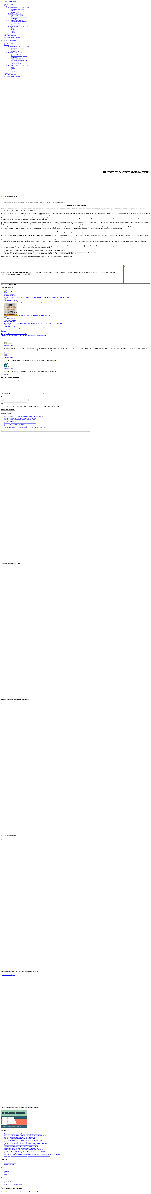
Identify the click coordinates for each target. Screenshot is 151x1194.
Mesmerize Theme (42, 1192)
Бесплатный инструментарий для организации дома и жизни (22, 1134)
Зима (12, 28)
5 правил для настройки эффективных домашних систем (21, 1146)
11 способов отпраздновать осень (14, 424)
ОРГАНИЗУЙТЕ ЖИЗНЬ (15, 20)
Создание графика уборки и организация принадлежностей (22, 1148)
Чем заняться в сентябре (11, 421)
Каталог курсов (8, 1183)
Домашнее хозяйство (17, 9)
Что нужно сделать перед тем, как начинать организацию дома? (23, 1140)
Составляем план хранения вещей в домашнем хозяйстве (21, 1145)
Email (3, 400)
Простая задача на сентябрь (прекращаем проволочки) (20, 423)
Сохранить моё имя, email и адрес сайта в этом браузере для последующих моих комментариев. (31, 406)
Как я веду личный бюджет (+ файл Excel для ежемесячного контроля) (25, 1135)
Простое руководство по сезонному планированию (19, 419)
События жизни (16, 25)
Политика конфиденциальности (13, 1184)
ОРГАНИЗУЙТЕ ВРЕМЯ (15, 14)
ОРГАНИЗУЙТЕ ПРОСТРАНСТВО (18, 7)
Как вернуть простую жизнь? (13, 1153)
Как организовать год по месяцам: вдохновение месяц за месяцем (23, 416)
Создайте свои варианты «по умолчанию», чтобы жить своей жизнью (25, 1151)
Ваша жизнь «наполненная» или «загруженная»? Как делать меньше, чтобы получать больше (32, 1154)
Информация (15, 12)
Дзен (5, 1174)
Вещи (13, 10)
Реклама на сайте (9, 1164)
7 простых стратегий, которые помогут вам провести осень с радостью (25, 426)
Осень (13, 32)
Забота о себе (15, 23)
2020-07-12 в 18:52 (9, 368)
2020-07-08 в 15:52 (9, 357)
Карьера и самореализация (19, 21)
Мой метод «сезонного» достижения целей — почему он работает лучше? (26, 427)
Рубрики (6, 6)
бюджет (3, 331)
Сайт (2, 403)
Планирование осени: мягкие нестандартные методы (20, 418)
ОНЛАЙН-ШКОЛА (10, 36)
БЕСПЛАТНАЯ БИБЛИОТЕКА (14, 37)
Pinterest (6, 1171)
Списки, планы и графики (19, 17)
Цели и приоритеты (17, 15)
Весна (13, 29)
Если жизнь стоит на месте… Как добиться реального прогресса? (23, 1149)
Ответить (7, 353)
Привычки (14, 18)
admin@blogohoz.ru (10, 1163)
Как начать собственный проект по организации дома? (20, 1137)
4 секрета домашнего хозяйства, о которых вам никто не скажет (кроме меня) (27, 1156)
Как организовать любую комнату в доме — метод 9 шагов (21, 1142)
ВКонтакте (7, 1173)
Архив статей (8, 34)
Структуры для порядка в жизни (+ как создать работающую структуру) (25, 1143)
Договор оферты (9, 1181)
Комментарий (5, 393)
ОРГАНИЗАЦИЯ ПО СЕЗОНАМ (18, 26)
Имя (2, 397)
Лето (12, 31)
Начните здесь (8, 4)
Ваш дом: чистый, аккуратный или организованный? (20, 1138)
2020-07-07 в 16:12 (9, 345)
